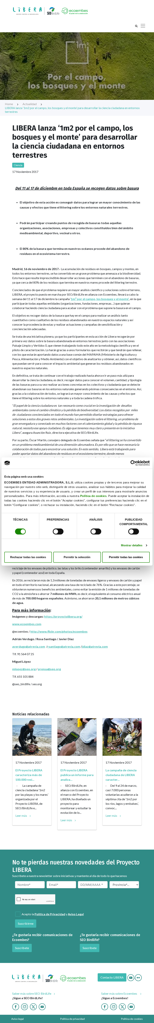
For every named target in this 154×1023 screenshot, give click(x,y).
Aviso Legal (76, 914)
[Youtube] (131, 977)
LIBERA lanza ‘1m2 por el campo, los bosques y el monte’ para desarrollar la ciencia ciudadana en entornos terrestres (72, 109)
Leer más (21, 815)
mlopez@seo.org (24, 669)
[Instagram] (24, 1006)
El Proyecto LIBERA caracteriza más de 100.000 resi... (28, 774)
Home (9, 104)
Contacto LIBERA (112, 977)
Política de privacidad (72, 1018)
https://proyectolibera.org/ (63, 616)
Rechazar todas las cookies (28, 557)
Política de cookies (93, 496)
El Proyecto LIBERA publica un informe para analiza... (77, 774)
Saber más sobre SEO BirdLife (31, 993)
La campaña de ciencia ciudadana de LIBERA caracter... (121, 774)
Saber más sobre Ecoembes (119, 993)
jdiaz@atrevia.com (95, 646)
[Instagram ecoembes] (113, 1006)
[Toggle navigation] (143, 25)
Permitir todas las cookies (126, 557)
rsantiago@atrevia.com (63, 646)
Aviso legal (17, 1018)
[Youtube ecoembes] (131, 1006)
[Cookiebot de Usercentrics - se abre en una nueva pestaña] (133, 463)
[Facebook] (15, 1006)
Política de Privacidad (50, 914)
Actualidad (30, 104)
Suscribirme (25, 923)
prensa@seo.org (49, 669)
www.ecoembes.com (26, 624)
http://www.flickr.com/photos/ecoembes (59, 631)
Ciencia (18, 165)
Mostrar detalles (132, 545)
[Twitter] (33, 1006)
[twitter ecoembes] (122, 1006)
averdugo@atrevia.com (28, 646)
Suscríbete (22, 948)
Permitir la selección (77, 557)
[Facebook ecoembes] (104, 1006)
